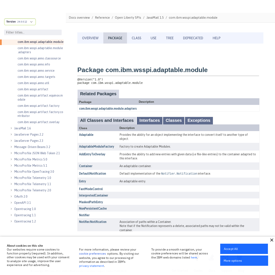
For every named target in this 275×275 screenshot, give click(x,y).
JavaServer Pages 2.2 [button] (28, 134)
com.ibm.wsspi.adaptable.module (41, 42)
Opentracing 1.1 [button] (25, 215)
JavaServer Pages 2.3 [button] (28, 140)
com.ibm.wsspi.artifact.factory (39, 105)
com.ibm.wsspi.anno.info (34, 64)
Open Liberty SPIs (128, 17)
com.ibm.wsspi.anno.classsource (39, 58)
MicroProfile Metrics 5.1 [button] (30, 165)
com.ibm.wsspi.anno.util (33, 83)
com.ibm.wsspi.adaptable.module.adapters (40, 50)
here (194, 257)
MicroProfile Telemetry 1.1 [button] (32, 184)
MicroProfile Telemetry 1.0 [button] (32, 178)
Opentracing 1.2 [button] (25, 221)
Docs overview (79, 17)
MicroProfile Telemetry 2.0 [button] (32, 190)
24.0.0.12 (22, 21)
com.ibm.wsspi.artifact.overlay (39, 122)
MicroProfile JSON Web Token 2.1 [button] (37, 153)
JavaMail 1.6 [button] (22, 128)
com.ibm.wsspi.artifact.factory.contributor (40, 114)
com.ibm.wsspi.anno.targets (36, 77)
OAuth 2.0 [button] (20, 196)
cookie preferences (92, 253)
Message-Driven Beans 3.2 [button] (32, 147)
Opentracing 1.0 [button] (25, 209)
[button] (271, 240)
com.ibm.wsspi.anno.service (36, 70)
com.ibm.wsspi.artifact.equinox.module (40, 97)
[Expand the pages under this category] (11, 128)
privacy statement (91, 266)
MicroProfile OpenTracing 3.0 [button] (34, 171)
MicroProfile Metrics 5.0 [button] (30, 159)
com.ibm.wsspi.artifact (33, 89)
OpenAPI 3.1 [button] (22, 202)
